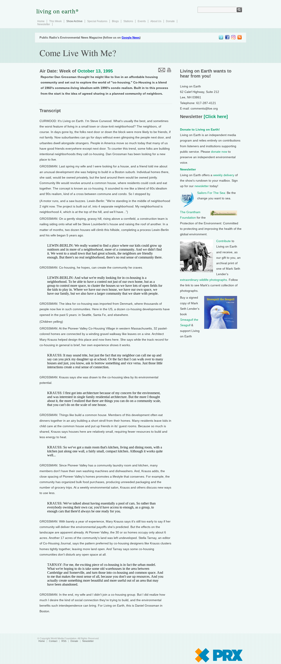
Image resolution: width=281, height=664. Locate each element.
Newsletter (43, 24)
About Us (155, 21)
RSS (63, 641)
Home (41, 21)
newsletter (202, 186)
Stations (128, 21)
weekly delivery (223, 175)
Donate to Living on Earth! (200, 129)
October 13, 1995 (95, 71)
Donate (170, 21)
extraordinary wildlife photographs (203, 280)
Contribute (223, 241)
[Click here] (215, 116)
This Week (55, 21)
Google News (131, 37)
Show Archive (74, 21)
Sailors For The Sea (211, 193)
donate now (219, 151)
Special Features (97, 21)
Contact (53, 641)
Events (142, 21)
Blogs (115, 21)
